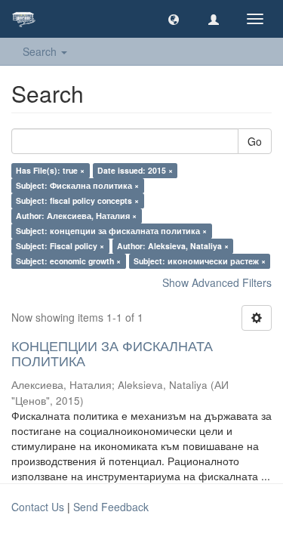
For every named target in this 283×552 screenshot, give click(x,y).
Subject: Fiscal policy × (60, 245)
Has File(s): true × (50, 170)
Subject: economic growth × (68, 261)
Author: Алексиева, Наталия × (76, 215)
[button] (173, 19)
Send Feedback (111, 506)
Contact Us (37, 506)
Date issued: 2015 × (135, 170)
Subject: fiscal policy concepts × (77, 200)
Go (255, 141)
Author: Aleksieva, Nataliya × (173, 245)
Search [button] (41, 51)
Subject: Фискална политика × (77, 185)
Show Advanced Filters (217, 282)
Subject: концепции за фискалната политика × (111, 230)
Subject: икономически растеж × (200, 261)
